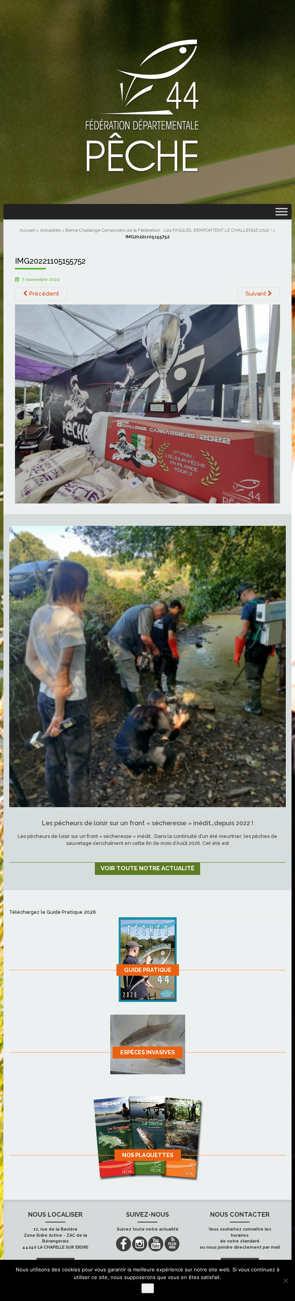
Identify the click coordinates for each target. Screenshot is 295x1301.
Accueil (27, 230)
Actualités (50, 230)
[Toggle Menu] (281, 211)
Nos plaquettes (147, 1155)
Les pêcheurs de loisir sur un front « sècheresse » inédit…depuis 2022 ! (147, 823)
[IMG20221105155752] (147, 403)
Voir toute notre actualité (147, 868)
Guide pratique (147, 970)
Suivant (256, 293)
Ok (147, 1288)
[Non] (285, 1280)
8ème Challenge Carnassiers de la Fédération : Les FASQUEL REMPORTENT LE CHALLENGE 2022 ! (169, 230)
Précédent (43, 293)
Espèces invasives (147, 1052)
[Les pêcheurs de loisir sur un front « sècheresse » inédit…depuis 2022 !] (147, 666)
